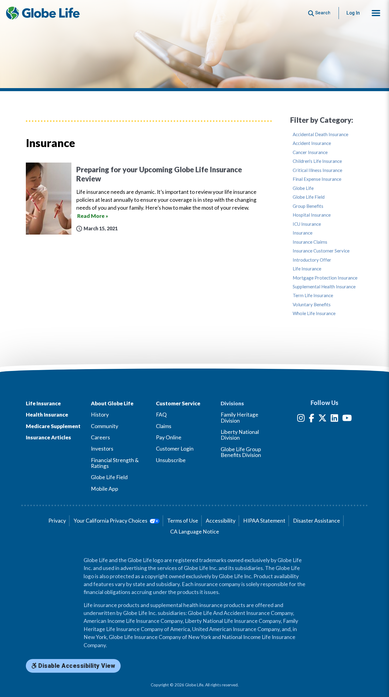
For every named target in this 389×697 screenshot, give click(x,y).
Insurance (302, 232)
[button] (376, 13)
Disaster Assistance (316, 520)
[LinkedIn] (334, 419)
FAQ (161, 414)
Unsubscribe (171, 460)
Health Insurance (47, 414)
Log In (353, 13)
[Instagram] (301, 419)
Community (104, 426)
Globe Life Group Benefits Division (241, 452)
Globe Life (303, 188)
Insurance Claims (310, 242)
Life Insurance (307, 268)
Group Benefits (308, 206)
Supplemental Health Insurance (324, 286)
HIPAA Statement (264, 520)
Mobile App (104, 489)
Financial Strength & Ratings (115, 463)
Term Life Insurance (313, 295)
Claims (163, 426)
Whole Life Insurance (314, 313)
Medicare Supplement (53, 426)
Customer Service (178, 403)
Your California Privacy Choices (111, 520)
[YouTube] (347, 419)
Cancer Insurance (310, 152)
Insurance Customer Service (321, 250)
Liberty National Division (240, 435)
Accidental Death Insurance (320, 134)
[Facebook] (311, 419)
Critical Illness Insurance (317, 170)
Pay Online (168, 437)
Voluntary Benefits (312, 304)
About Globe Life (112, 403)
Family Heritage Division (239, 417)
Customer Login (175, 448)
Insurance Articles (48, 437)
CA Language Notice (194, 531)
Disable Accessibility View (76, 665)
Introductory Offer (312, 260)
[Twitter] (322, 419)
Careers (100, 437)
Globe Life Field (309, 197)
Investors (102, 448)
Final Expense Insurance (317, 179)
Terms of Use (182, 520)
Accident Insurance (312, 143)
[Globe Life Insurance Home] (43, 13)
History (100, 414)
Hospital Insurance (312, 215)
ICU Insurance (307, 224)
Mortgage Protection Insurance (325, 277)
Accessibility (221, 520)
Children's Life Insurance (317, 161)
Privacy (57, 520)
